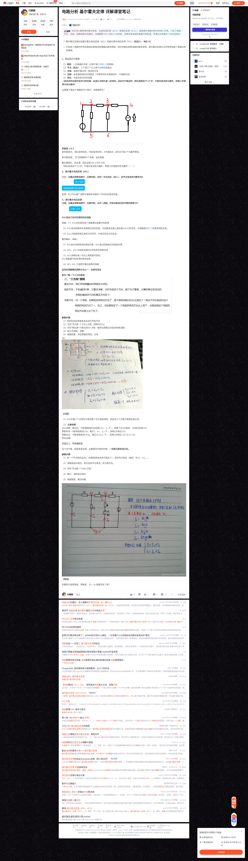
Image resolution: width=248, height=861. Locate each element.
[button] (22, 107)
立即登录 (221, 852)
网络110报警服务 (91, 833)
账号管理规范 (129, 833)
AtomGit (40, 3)
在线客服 (152, 826)
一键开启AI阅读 (209, 30)
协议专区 (108, 826)
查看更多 (37, 94)
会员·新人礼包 (204, 3)
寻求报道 (100, 826)
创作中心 (225, 3)
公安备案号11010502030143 (85, 830)
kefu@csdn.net (139, 826)
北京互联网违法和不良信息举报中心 (160, 830)
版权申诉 (150, 833)
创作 (238, 3)
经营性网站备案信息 (140, 830)
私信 (48, 32)
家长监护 (81, 833)
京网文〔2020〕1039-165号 (122, 830)
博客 (17, 3)
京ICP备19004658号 (104, 830)
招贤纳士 (84, 826)
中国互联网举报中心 (105, 833)
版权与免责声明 (140, 833)
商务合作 (92, 826)
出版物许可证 (158, 833)
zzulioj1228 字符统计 (208, 48)
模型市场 (53, 3)
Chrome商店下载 (118, 833)
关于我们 (75, 826)
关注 (78, 594)
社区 (30, 3)
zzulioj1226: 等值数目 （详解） (212, 44)
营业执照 (167, 833)
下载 (24, 3)
